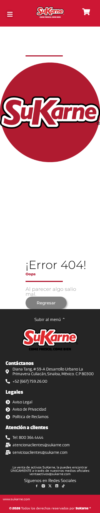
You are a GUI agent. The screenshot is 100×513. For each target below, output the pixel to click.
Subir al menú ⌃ (50, 319)
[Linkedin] (56, 486)
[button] (10, 14)
